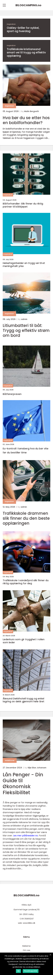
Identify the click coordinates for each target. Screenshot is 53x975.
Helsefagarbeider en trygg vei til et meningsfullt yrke (24, 264)
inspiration (11, 24)
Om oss (26, 950)
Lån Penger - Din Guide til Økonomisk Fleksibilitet (23, 783)
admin (24, 319)
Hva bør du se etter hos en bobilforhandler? (26, 120)
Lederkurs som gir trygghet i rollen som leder (23, 641)
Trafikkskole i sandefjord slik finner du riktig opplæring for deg (26, 582)
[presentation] (47, 485)
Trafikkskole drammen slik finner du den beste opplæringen (26, 518)
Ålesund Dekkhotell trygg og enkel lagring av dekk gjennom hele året (23, 700)
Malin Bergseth (31, 111)
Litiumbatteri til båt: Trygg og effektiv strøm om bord (26, 330)
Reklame (26, 946)
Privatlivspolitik (30, 971)
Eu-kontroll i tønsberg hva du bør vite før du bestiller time (25, 450)
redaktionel (9, 760)
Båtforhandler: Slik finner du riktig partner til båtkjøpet (23, 205)
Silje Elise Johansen (37, 768)
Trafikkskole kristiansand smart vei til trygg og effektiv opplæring (26, 52)
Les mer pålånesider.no (25, 835)
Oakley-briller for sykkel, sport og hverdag (23, 29)
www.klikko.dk (29, 923)
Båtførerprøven (12, 394)
